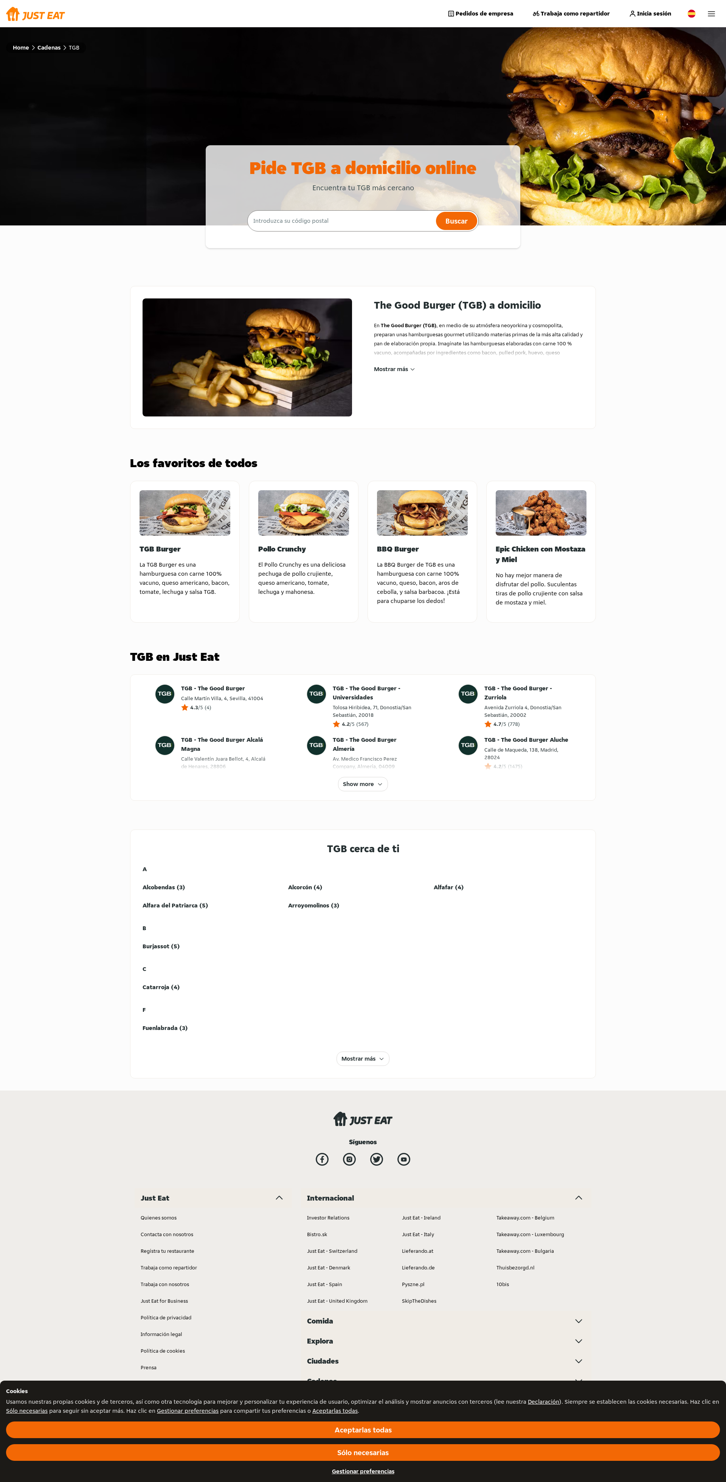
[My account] (711, 13)
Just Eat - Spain (324, 1284)
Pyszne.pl (413, 1284)
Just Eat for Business (164, 1300)
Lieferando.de (418, 1267)
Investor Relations (328, 1217)
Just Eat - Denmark (328, 1267)
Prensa (149, 1367)
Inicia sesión (654, 13)
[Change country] (691, 13)
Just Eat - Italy (418, 1234)
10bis (502, 1284)
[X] (376, 1159)
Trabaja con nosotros (165, 1284)
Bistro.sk (317, 1234)
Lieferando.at (417, 1250)
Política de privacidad (166, 1317)
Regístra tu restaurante (167, 1250)
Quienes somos (159, 1217)
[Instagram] (349, 1159)
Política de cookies (163, 1350)
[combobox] (340, 220)
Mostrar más (391, 369)
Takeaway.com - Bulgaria (525, 1250)
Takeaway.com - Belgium (525, 1217)
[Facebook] (322, 1159)
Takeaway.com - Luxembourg (530, 1234)
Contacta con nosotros (167, 1234)
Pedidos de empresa (484, 13)
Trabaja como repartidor (575, 13)
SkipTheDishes (419, 1300)
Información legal (161, 1334)
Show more (358, 784)
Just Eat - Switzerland (332, 1250)
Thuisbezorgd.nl (515, 1267)
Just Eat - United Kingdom (337, 1300)
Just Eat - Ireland (421, 1217)
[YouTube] (403, 1159)
